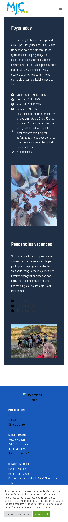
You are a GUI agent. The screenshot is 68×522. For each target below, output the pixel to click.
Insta (14, 84)
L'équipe (12, 420)
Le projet (13, 415)
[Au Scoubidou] (21, 151)
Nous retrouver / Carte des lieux (26, 453)
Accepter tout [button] (41, 514)
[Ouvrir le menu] (60, 8)
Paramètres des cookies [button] (17, 514)
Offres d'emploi (17, 424)
